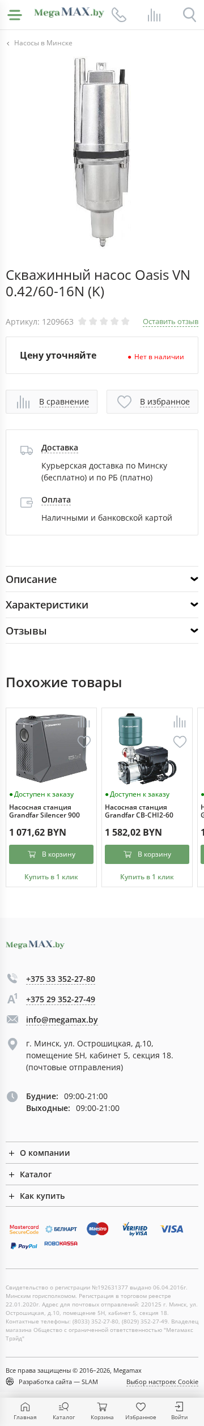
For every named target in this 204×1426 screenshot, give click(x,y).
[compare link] (154, 15)
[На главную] (69, 12)
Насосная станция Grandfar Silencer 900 (44, 811)
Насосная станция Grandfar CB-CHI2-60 (139, 811)
